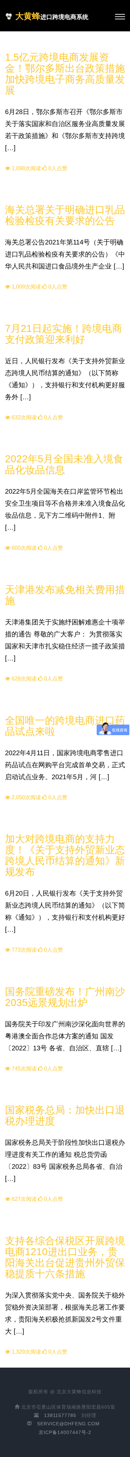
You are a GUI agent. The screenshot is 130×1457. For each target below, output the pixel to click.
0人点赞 (57, 168)
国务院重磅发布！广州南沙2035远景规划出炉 (65, 997)
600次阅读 (23, 548)
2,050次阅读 (25, 797)
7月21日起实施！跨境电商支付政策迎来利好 (63, 334)
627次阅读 (23, 1199)
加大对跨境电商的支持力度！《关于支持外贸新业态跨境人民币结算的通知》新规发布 (65, 855)
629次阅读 (23, 678)
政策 (11, 47)
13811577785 (60, 1415)
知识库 (13, 199)
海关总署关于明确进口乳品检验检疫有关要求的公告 (65, 215)
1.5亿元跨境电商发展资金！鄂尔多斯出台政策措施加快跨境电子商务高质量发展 (65, 74)
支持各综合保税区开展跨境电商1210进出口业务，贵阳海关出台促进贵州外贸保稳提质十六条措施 (65, 1257)
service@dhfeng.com (68, 1423)
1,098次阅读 (25, 168)
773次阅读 (23, 950)
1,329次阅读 (25, 1352)
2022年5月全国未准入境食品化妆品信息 (64, 464)
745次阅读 (23, 1068)
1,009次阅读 (25, 287)
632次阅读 (23, 417)
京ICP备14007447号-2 (65, 1432)
